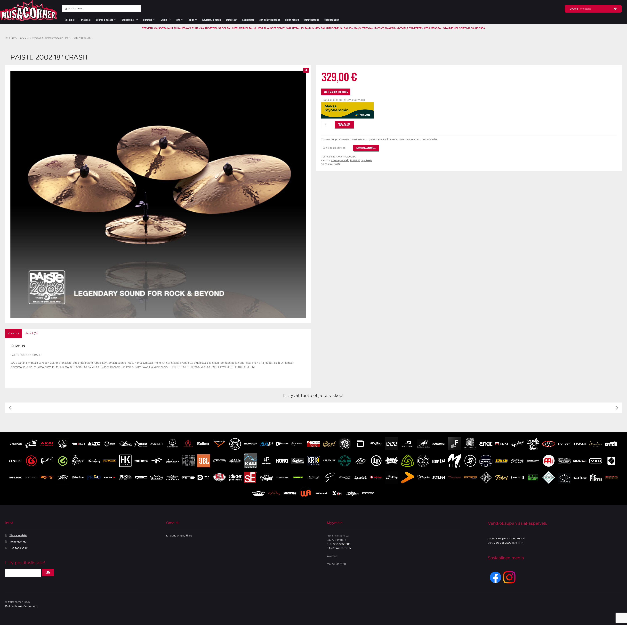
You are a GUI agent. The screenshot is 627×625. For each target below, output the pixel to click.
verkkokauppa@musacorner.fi (506, 538)
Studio (164, 20)
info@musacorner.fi (339, 548)
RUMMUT (24, 38)
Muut (191, 20)
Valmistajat (231, 20)
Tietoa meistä (292, 20)
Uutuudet (70, 20)
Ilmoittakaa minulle (366, 147)
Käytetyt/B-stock (211, 20)
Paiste (337, 164)
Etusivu (13, 38)
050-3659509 (342, 544)
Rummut (147, 20)
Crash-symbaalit (54, 38)
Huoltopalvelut (331, 20)
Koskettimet (128, 20)
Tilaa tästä (344, 124)
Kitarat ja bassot (104, 20)
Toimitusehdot (311, 20)
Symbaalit (37, 38)
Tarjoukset (85, 20)
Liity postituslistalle (269, 20)
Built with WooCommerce (21, 606)
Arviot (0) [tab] (31, 333)
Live (178, 20)
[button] (306, 70)
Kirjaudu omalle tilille (179, 535)
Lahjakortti (248, 20)
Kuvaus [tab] (12, 333)
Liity (48, 572)
